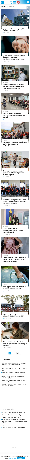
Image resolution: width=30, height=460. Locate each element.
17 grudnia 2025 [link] (7, 234)
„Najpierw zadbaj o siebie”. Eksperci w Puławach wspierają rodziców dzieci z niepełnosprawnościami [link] (14, 259)
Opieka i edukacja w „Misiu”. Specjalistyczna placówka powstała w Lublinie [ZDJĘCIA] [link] (14, 230)
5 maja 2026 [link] (6, 119)
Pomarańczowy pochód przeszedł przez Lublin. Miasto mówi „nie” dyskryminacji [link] (15, 144)
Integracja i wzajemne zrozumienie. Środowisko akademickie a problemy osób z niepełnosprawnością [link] (14, 86)
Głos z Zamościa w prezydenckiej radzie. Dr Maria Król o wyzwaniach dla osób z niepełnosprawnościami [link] (15, 201)
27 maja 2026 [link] (6, 32)
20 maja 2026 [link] (6, 61)
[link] (2, 2)
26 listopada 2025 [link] (7, 318)
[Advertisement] (15, 396)
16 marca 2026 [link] (6, 205)
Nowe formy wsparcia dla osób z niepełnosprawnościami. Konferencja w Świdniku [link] (15, 343)
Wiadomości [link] (5, 82)
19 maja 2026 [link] (6, 90)
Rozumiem (20, 458)
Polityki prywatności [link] (12, 458)
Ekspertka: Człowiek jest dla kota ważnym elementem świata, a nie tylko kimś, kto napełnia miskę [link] (14, 368)
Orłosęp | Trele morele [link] (8, 425)
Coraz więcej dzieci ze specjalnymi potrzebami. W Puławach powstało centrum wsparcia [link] (13, 173)
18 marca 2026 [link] (6, 176)
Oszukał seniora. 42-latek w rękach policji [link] (12, 415)
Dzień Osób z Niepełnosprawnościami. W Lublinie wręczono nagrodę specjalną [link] (14, 288)
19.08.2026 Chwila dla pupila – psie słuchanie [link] (13, 427)
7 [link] (17, 353)
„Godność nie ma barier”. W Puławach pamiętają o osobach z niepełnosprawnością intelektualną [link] (14, 57)
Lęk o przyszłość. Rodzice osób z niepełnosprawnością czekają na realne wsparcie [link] (15, 115)
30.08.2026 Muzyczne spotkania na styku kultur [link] (14, 412)
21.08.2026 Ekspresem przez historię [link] (11, 417)
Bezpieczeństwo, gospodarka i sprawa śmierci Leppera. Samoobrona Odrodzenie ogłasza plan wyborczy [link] (14, 421)
